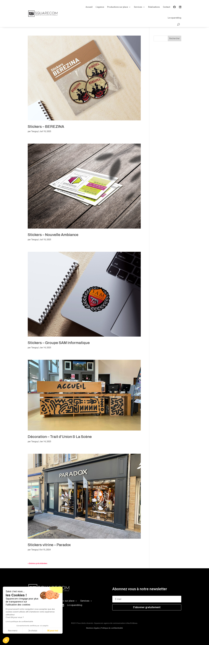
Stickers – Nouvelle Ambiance (53, 235)
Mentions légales (93, 628)
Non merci (12, 630)
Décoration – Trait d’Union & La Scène (60, 437)
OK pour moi (52, 630)
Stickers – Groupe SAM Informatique (59, 343)
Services (138, 7)
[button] (6, 640)
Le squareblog (174, 18)
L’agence (100, 7)
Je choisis (32, 630)
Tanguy (34, 131)
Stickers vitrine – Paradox (49, 545)
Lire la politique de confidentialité (19, 622)
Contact (166, 7)
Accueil (89, 7)
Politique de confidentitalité (112, 628)
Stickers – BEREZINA (46, 127)
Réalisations (154, 7)
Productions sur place (117, 7)
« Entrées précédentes (37, 563)
